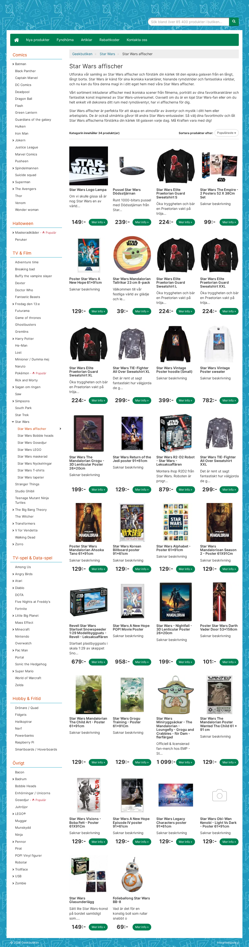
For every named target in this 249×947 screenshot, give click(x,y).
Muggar (21, 821)
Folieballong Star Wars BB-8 (131, 900)
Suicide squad (25, 175)
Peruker (21, 239)
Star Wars (22, 422)
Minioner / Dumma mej (32, 359)
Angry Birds (24, 574)
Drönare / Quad (26, 708)
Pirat (18, 848)
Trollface (21, 869)
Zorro (19, 544)
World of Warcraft (28, 678)
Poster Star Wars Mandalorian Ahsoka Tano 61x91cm (86, 550)
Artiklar (86, 40)
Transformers (25, 523)
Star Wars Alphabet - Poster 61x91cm (173, 548)
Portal (19, 657)
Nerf (18, 728)
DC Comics (23, 85)
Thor (18, 196)
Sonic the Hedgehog (30, 664)
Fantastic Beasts (27, 297)
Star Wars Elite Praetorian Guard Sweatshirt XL (83, 371)
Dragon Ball (23, 99)
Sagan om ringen (28, 387)
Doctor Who (24, 290)
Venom (20, 203)
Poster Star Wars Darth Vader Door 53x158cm (219, 627)
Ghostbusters (25, 324)
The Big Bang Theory (31, 510)
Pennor (20, 842)
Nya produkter (37, 40)
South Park (23, 408)
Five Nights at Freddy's (32, 602)
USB (18, 876)
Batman (20, 64)
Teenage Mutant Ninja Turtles (32, 500)
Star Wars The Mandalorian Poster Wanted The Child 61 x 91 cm (218, 724)
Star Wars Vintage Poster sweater (215, 370)
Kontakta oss (137, 40)
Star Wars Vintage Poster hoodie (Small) (174, 370)
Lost (18, 352)
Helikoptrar (23, 722)
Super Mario (24, 671)
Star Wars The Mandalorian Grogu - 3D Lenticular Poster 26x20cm (86, 462)
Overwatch (23, 643)
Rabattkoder (109, 40)
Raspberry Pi (24, 742)
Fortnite (21, 609)
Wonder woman (27, 210)
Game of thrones (28, 318)
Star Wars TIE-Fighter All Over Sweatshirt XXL (218, 461)
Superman (22, 182)
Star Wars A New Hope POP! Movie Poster (131, 627)
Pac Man (21, 650)
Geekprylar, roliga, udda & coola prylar (46, 16)
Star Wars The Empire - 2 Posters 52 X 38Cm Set (219, 193)
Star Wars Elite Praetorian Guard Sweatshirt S (170, 193)
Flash (19, 106)
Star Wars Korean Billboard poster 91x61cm (127, 550)
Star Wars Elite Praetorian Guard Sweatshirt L (170, 282)
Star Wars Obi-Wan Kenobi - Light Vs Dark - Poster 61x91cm (218, 822)
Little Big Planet (27, 615)
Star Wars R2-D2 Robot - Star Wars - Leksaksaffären (175, 461)
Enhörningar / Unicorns (32, 793)
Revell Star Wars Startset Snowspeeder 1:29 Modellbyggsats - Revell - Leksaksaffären (88, 631)
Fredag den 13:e (27, 304)
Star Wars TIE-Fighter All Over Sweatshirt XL (131, 370)
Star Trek (22, 415)
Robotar (21, 862)
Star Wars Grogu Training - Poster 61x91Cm (127, 722)
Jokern (20, 140)
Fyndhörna (65, 40)
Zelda (19, 685)
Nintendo (22, 636)
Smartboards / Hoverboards (36, 749)
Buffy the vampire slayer (33, 276)
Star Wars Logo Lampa (88, 190)
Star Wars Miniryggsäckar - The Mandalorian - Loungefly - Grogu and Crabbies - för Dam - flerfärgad (175, 727)
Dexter (20, 283)
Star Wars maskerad (32, 456)
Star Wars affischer (32, 429)
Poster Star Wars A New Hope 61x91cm (85, 280)
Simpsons (22, 401)
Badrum (21, 779)
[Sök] (234, 21)
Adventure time (27, 262)
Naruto (20, 366)
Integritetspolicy (228, 942)
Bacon (19, 772)
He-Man (21, 345)
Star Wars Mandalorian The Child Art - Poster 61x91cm (88, 722)
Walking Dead (25, 537)
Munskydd (23, 827)
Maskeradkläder (35, 232)
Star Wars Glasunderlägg (81, 900)
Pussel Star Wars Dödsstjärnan (127, 191)
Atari (18, 581)
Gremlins (21, 331)
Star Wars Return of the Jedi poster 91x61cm (132, 459)
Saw (18, 394)
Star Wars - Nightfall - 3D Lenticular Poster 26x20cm (174, 629)
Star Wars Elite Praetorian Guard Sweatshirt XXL (214, 282)
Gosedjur (30, 800)
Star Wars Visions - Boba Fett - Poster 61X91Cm (85, 822)
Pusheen (21, 161)
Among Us (23, 567)
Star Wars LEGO (29, 450)
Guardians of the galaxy (33, 119)
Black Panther (25, 71)
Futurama (22, 311)
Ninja (19, 834)
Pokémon (30, 373)
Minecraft (22, 629)
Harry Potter (24, 339)
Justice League (26, 147)
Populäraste (225, 133)
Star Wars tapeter (31, 477)
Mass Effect (24, 622)
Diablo (19, 588)
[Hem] (16, 40)
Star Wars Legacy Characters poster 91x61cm (171, 822)
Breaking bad (25, 269)
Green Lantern (26, 112)
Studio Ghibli (24, 491)
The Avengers (25, 189)
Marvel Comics (26, 154)
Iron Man (21, 133)
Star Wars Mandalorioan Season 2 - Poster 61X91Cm (218, 550)
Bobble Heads (25, 786)
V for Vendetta (26, 530)
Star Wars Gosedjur (32, 442)
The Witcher (24, 516)
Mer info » (98, 222)
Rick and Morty (26, 380)
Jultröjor (21, 807)
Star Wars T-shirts (31, 470)
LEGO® (20, 814)
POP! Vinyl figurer (28, 855)
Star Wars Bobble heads (35, 435)
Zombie (20, 883)
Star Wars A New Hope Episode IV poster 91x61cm (131, 822)
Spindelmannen (26, 168)
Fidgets (21, 715)
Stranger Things (27, 484)
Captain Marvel (26, 78)
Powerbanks (24, 735)
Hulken (20, 126)
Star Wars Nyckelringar (35, 463)
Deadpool (22, 92)
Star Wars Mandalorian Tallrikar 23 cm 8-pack (132, 280)
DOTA (19, 595)
